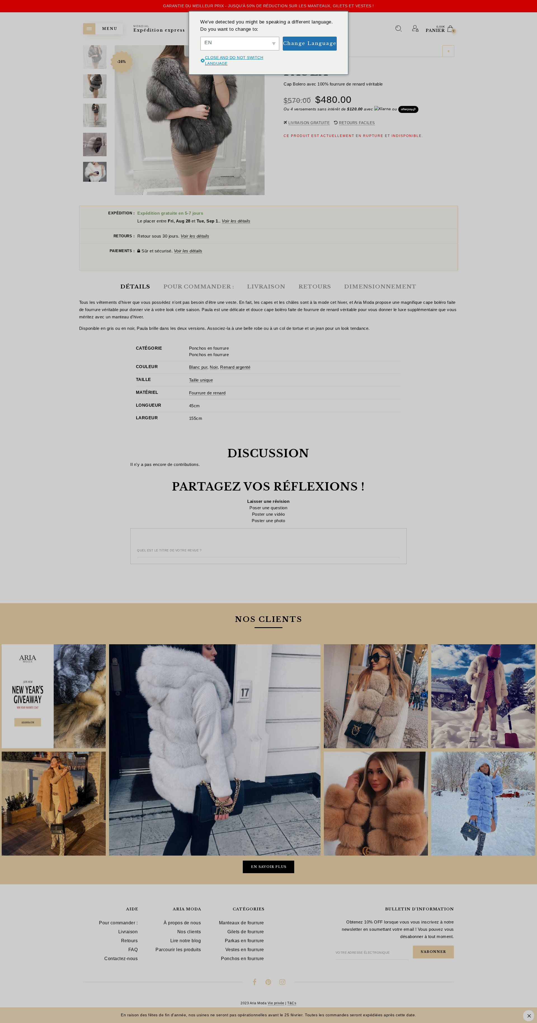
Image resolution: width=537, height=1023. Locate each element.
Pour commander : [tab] (198, 286)
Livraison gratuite (309, 123)
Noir (214, 367)
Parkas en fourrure (244, 940)
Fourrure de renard (207, 392)
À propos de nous (182, 922)
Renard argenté (235, 367)
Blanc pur (198, 367)
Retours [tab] (314, 286)
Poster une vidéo (268, 514)
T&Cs (291, 1003)
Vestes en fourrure (244, 949)
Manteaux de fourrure (241, 922)
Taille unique (201, 380)
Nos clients (189, 931)
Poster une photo (268, 520)
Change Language (310, 43)
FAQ (133, 949)
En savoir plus (268, 867)
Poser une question (268, 507)
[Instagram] (282, 983)
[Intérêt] (268, 983)
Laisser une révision (268, 501)
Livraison (128, 931)
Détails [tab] (135, 286)
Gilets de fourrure (245, 931)
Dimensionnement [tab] (380, 286)
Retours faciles (357, 123)
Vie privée (276, 1003)
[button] (260, 120)
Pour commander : (118, 922)
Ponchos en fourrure (209, 348)
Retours (129, 940)
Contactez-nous (121, 958)
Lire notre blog (185, 940)
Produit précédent (448, 51)
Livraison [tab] (266, 286)
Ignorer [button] (528, 1015)
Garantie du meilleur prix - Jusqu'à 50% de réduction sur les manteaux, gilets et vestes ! (268, 6)
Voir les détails (236, 221)
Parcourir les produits (178, 949)
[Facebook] (254, 983)
